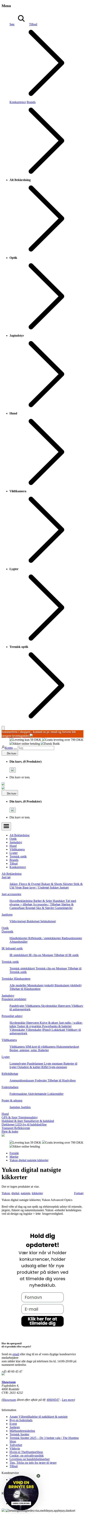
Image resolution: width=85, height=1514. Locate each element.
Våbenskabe (17, 1029)
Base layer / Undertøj (36, 887)
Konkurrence (17, 102)
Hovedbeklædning (21, 901)
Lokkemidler (55, 1093)
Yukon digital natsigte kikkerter (28, 1160)
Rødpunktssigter (72, 938)
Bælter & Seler (43, 901)
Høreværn (64, 1005)
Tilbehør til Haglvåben (62, 1080)
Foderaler (41, 1080)
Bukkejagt (33, 921)
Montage (48, 955)
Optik (13, 838)
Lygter (13, 853)
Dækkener (8, 1124)
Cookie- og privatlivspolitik (26, 1455)
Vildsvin (14, 1448)
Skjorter (68, 884)
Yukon (6, 1193)
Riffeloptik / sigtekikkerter (45, 938)
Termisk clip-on (46, 968)
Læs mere (68, 1399)
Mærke (13, 1156)
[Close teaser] (38, 1476)
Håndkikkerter (18, 938)
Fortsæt (78, 1193)
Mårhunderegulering (22, 1430)
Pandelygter (17, 1005)
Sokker (55, 887)
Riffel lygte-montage (54, 1067)
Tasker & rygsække (29, 1026)
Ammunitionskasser (22, 1080)
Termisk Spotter (19, 1434)
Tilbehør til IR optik (66, 955)
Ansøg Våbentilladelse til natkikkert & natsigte (38, 1416)
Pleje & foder (10, 1131)
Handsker (59, 901)
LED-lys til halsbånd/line (31, 1124)
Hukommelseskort (67, 1046)
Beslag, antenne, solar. (23, 1050)
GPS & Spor (10, 1117)
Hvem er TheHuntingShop (26, 1452)
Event (13, 1423)
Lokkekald (59, 1029)
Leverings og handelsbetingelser (29, 1459)
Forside (14, 1153)
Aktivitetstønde (37, 1093)
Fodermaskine (18, 1093)
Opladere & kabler (29, 1067)
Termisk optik (18, 856)
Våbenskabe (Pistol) (39, 1029)
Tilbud (13, 863)
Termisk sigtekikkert (22, 968)
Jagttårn (26, 1107)
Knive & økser (49, 1022)
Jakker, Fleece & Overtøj (25, 884)
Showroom (9, 1382)
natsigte (25, 1193)
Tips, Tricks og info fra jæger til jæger (33, 1462)
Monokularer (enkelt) (41, 985)
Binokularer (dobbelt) (68, 985)
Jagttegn (14, 1427)
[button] (21, 1493)
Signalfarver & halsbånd (39, 1121)
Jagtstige (15, 1107)
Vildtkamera (17, 849)
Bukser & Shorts (52, 884)
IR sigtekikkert (19, 955)
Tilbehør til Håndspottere (25, 989)
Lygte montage (53, 1063)
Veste (19, 887)
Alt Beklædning (19, 835)
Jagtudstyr (15, 842)
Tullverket (15, 1445)
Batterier (43, 1050)
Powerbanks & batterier (57, 1026)
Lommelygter (18, 1063)
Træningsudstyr (28, 1117)
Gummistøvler (64, 908)
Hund (13, 845)
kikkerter (37, 1193)
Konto (9, 747)
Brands (13, 860)
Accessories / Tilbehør (47, 904)
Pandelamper (35, 1063)
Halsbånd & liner (13, 1121)
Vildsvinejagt (18, 921)
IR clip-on (35, 955)
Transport (8, 1128)
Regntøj (31, 908)
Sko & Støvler (45, 908)
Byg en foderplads (20, 1420)
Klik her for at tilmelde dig (42, 1321)
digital (15, 1193)
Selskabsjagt (48, 921)
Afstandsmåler (18, 941)
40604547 (53, 1399)
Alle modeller (18, 985)
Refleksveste (22, 1128)
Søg (11, 24)
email (15, 1354)
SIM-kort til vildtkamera (41, 1046)
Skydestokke (49, 1005)
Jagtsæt (64, 887)
